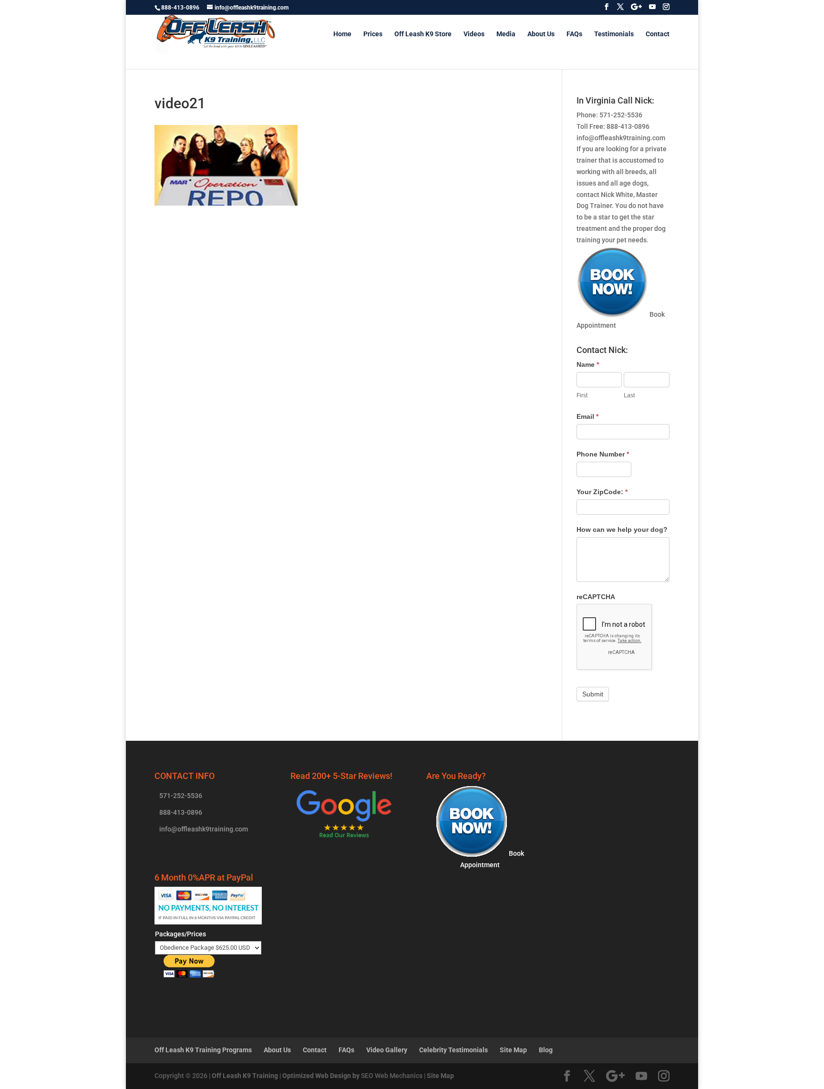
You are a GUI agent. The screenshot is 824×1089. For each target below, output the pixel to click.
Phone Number (603, 454)
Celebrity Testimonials (453, 1050)
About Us (541, 34)
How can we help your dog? (622, 529)
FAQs (574, 34)
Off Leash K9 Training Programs (203, 1050)
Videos (474, 34)
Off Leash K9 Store (423, 34)
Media (505, 34)
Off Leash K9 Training (245, 1075)
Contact (658, 34)
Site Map (513, 1050)
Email (587, 416)
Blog (546, 1050)
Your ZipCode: (602, 492)
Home (342, 34)
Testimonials (614, 34)
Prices (372, 34)
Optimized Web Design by (321, 1075)
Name (588, 364)
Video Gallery (386, 1050)
